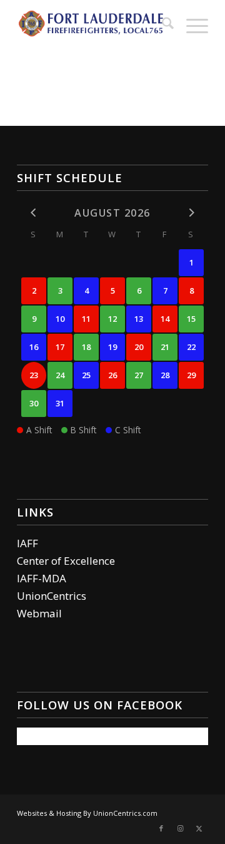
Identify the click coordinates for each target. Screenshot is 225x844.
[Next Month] (191, 212)
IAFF (27, 543)
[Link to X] (198, 828)
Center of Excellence (66, 560)
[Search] (161, 25)
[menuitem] (161, 25)
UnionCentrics (51, 596)
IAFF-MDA (41, 578)
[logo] (93, 25)
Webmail (39, 613)
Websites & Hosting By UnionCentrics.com (87, 813)
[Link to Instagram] (180, 828)
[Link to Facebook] (161, 828)
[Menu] (191, 25)
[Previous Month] (33, 212)
